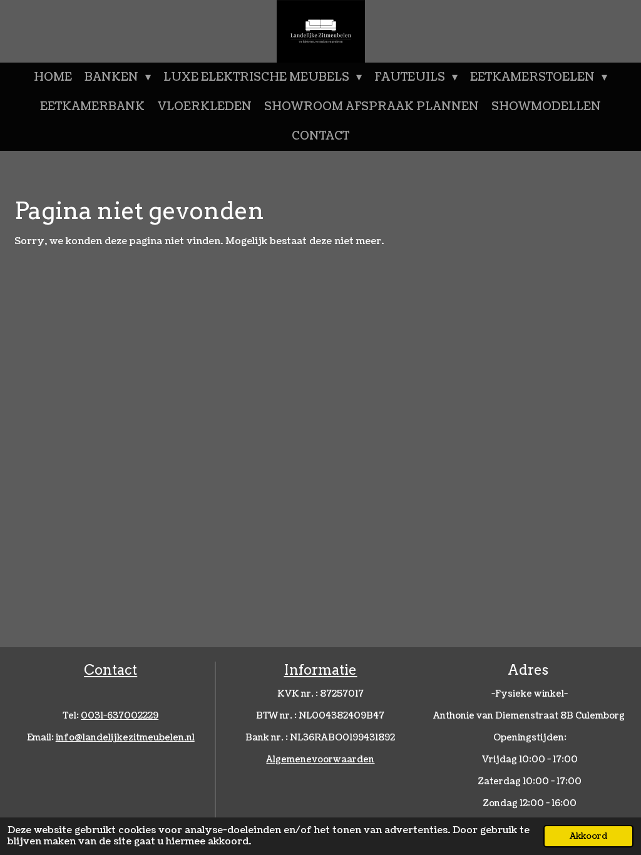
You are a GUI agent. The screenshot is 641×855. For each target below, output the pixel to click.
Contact (110, 670)
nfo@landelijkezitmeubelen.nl (125, 738)
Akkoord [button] (588, 836)
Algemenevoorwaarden (320, 759)
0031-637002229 (119, 716)
